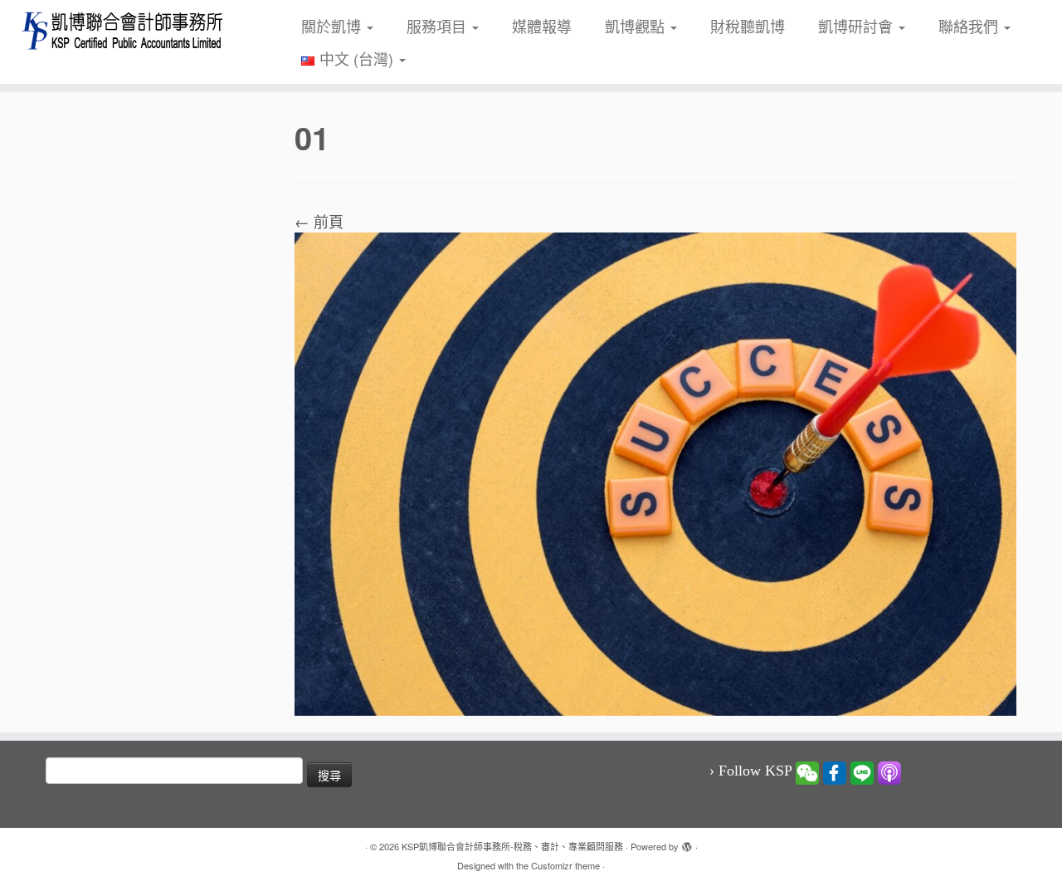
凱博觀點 (637, 26)
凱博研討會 (857, 26)
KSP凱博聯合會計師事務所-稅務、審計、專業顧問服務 (512, 846)
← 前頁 (319, 221)
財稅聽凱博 (747, 26)
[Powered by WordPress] (687, 843)
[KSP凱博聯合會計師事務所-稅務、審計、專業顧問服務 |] (122, 30)
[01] (655, 471)
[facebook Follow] (834, 771)
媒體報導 (542, 26)
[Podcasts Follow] (889, 771)
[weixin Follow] (807, 771)
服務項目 (438, 26)
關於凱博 (333, 26)
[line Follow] (862, 771)
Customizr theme (565, 865)
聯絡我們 (970, 26)
